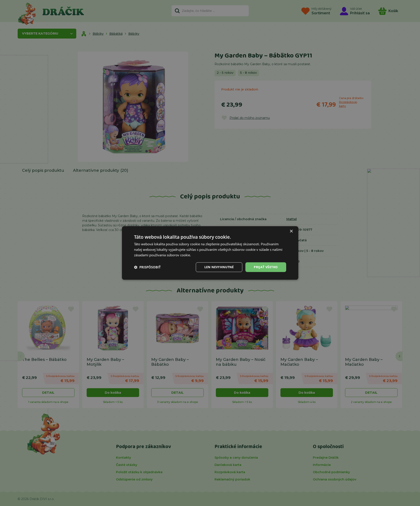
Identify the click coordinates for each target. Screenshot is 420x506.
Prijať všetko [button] (266, 267)
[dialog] (210, 253)
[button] (147, 267)
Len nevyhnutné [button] (219, 267)
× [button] (291, 231)
